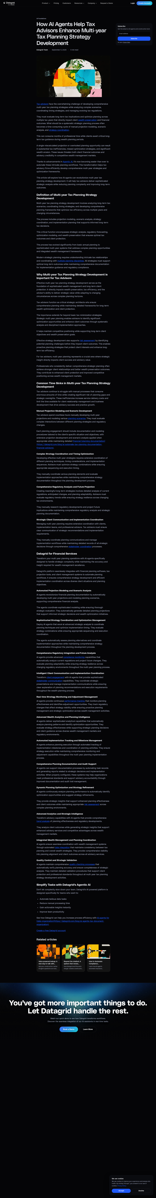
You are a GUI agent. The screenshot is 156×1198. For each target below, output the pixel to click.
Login (133, 3)
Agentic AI (68, 162)
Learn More (88, 1029)
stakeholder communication (49, 681)
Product (45, 3)
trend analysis (43, 821)
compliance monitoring (74, 657)
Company (91, 3)
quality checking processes (82, 864)
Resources (78, 3)
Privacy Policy (126, 42)
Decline (141, 1191)
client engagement (55, 677)
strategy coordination (59, 130)
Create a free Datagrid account (51, 931)
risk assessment (87, 341)
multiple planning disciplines (70, 261)
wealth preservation (87, 120)
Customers (67, 3)
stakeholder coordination (80, 547)
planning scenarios (77, 419)
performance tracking (74, 701)
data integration (62, 848)
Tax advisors (42, 104)
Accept (121, 1191)
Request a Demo (106, 3)
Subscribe (134, 38)
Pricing (56, 3)
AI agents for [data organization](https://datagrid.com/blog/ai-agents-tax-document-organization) (73, 921)
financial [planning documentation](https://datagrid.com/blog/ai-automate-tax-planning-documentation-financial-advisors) (71, 444)
